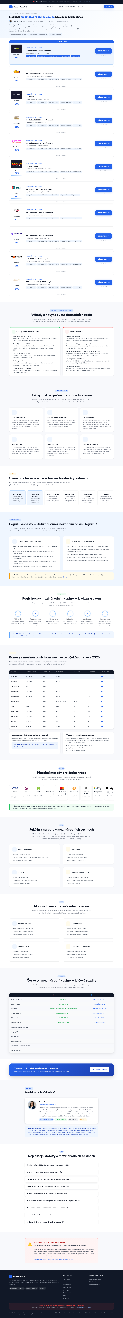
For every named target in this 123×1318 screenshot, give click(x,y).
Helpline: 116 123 (67, 1259)
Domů (10, 13)
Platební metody (68, 1287)
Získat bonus (104, 51)
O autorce (66, 1298)
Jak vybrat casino (68, 1282)
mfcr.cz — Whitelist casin (54, 1259)
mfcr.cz (64, 577)
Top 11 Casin (109, 6)
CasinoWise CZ (20, 7)
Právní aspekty (70, 6)
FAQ (83, 6)
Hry (78, 6)
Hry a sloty (66, 1290)
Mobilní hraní (67, 1293)
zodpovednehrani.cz (84, 1)
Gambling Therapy (94, 1284)
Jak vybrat (59, 6)
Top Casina (49, 6)
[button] (61, 1165)
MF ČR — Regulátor (95, 1282)
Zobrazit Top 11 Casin (100, 1070)
